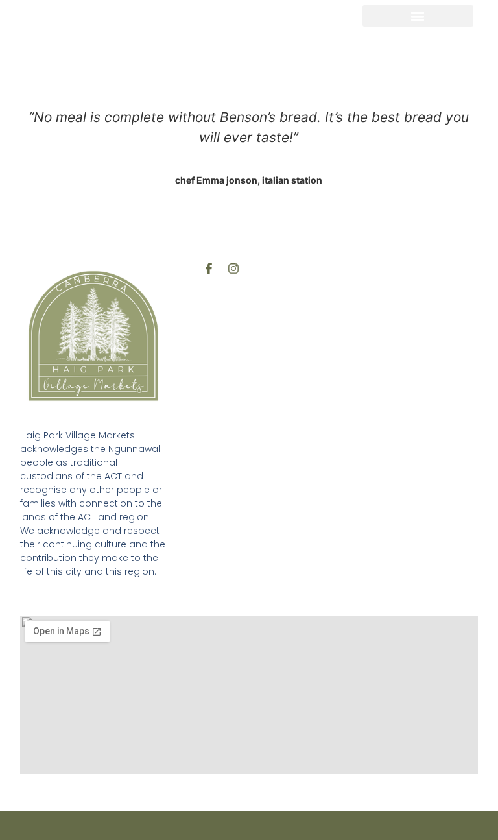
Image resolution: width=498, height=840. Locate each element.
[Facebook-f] (209, 268)
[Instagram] (233, 268)
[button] (417, 16)
